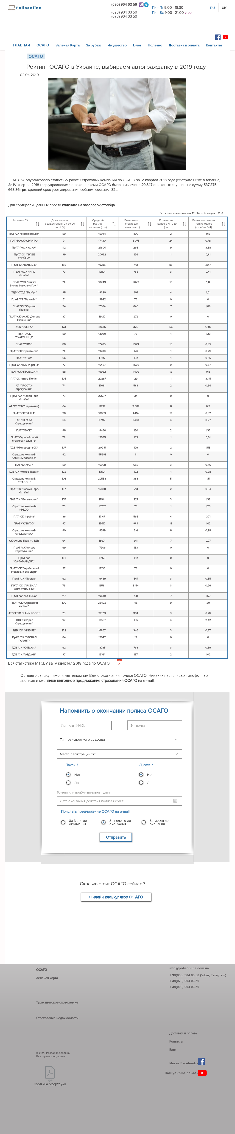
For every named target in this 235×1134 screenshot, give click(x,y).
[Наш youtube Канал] (225, 37)
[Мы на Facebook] (218, 37)
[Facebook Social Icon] (201, 1061)
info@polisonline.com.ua (189, 968)
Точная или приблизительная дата (85, 792)
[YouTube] (202, 1072)
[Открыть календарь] (175, 801)
